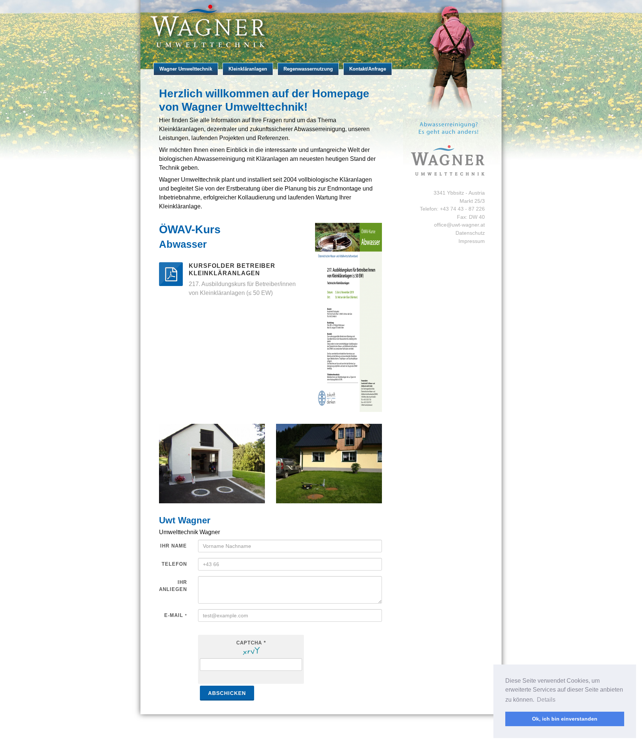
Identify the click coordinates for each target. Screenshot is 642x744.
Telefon (174, 564)
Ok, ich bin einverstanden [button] (564, 719)
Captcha (251, 643)
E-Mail (175, 615)
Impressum (471, 241)
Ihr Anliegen (173, 585)
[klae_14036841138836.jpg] (329, 463)
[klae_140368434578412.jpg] (212, 463)
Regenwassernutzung (308, 69)
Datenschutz (470, 233)
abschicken (227, 693)
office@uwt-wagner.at (459, 225)
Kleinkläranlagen (247, 69)
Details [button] (546, 699)
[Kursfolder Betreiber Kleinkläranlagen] (171, 274)
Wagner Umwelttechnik (185, 69)
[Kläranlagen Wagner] (321, 26)
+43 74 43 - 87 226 (462, 209)
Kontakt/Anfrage (367, 69)
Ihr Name (173, 546)
